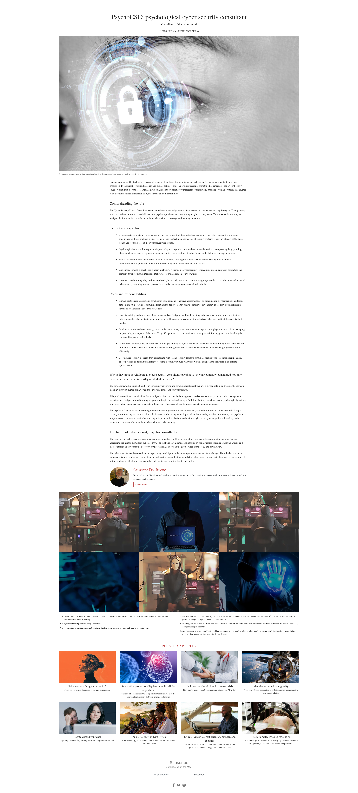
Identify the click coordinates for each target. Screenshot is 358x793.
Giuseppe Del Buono (188, 31)
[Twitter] (178, 785)
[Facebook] (173, 785)
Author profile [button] (141, 484)
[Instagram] (184, 785)
